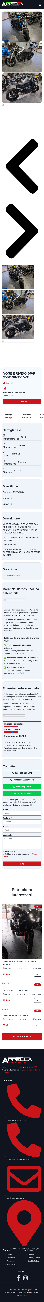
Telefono (7, 818)
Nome (5, 809)
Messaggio (7, 835)
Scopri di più (8, 395)
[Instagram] (25, 1278)
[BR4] (22, 106)
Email (5, 827)
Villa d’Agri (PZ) (31, 1067)
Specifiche (26, 415)
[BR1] (22, 41)
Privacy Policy (9, 851)
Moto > (8, 369)
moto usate (18, 1067)
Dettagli (8, 415)
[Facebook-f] (18, 1278)
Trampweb (23, 1295)
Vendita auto (7, 1067)
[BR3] (22, 103)
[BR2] (22, 72)
